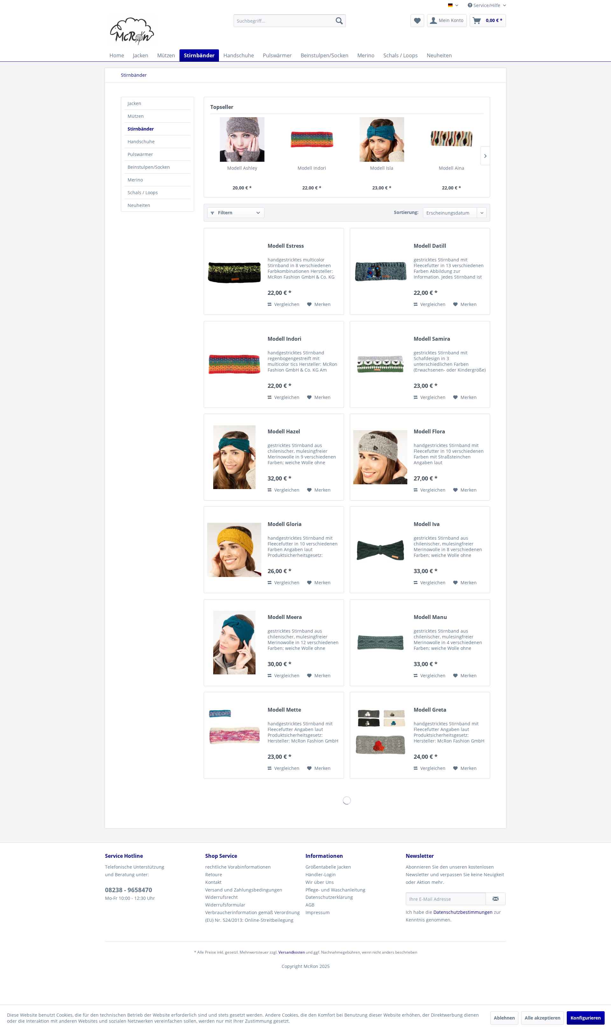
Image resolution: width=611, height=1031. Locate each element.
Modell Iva (427, 524)
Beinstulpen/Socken (149, 167)
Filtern (224, 213)
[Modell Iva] (380, 550)
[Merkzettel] (417, 20)
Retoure (213, 874)
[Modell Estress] (234, 271)
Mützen (136, 116)
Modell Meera (285, 617)
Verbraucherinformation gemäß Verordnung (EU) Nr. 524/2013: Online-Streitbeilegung (252, 916)
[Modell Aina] (452, 139)
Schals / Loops (143, 192)
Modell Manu (430, 617)
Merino (135, 180)
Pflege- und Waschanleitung (335, 890)
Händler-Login (321, 874)
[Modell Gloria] (234, 550)
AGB (310, 905)
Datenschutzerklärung (329, 897)
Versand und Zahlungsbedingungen (243, 890)
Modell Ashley (242, 168)
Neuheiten (139, 205)
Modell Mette (284, 710)
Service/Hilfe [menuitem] (487, 5)
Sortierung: (406, 212)
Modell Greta (430, 710)
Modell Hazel (284, 431)
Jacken (134, 103)
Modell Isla (381, 168)
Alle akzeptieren (542, 1018)
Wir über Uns (320, 882)
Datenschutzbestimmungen (463, 912)
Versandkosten (291, 952)
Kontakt (213, 882)
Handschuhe (141, 142)
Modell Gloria (285, 524)
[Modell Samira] (380, 364)
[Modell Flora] (380, 457)
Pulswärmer (140, 154)
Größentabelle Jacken (328, 867)
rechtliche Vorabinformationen (238, 867)
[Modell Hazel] (234, 457)
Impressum (318, 912)
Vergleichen (286, 304)
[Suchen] (339, 20)
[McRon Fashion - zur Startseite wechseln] (132, 30)
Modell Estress (286, 246)
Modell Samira (432, 339)
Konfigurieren (586, 1018)
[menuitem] (290, 20)
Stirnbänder (141, 129)
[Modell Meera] (234, 642)
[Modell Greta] (380, 735)
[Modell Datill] (380, 271)
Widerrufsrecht (221, 897)
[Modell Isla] (382, 139)
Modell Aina (451, 168)
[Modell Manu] (380, 642)
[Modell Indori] (312, 139)
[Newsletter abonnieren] (496, 898)
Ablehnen (504, 1018)
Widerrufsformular (225, 905)
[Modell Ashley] (242, 139)
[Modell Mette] (234, 735)
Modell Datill (430, 246)
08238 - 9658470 (128, 890)
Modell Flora (429, 431)
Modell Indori (312, 168)
